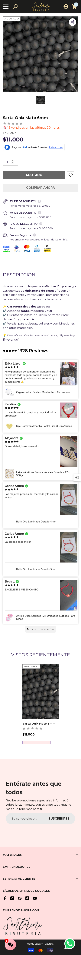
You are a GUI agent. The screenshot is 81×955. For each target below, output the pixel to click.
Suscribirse (58, 818)
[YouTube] (35, 898)
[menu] (5, 6)
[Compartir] (72, 22)
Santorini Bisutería (44, 944)
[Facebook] (5, 898)
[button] (15, 6)
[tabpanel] (40, 704)
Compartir (72, 22)
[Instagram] (12, 898)
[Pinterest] (20, 898)
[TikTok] (27, 898)
